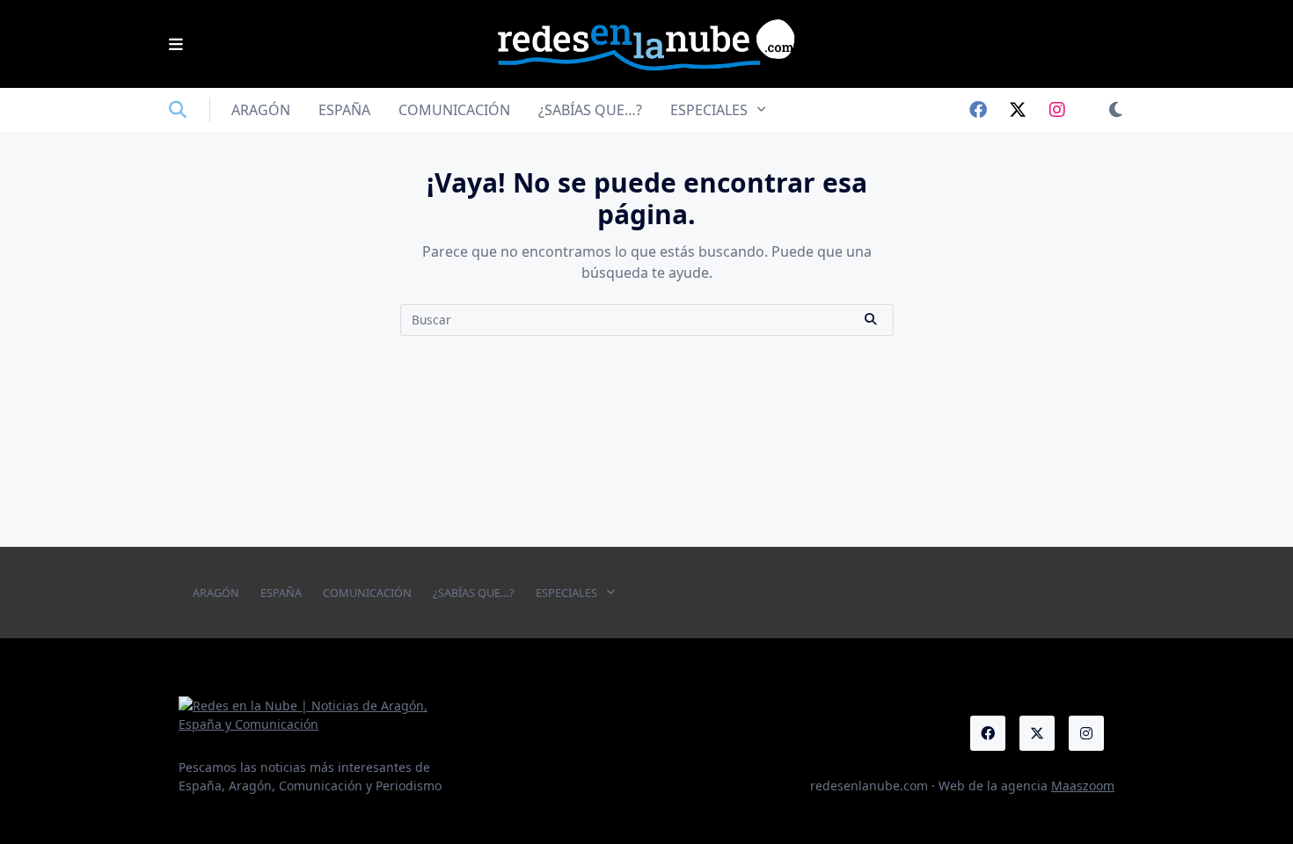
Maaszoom (1082, 785)
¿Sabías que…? (590, 110)
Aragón (260, 110)
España (344, 110)
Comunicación (454, 110)
